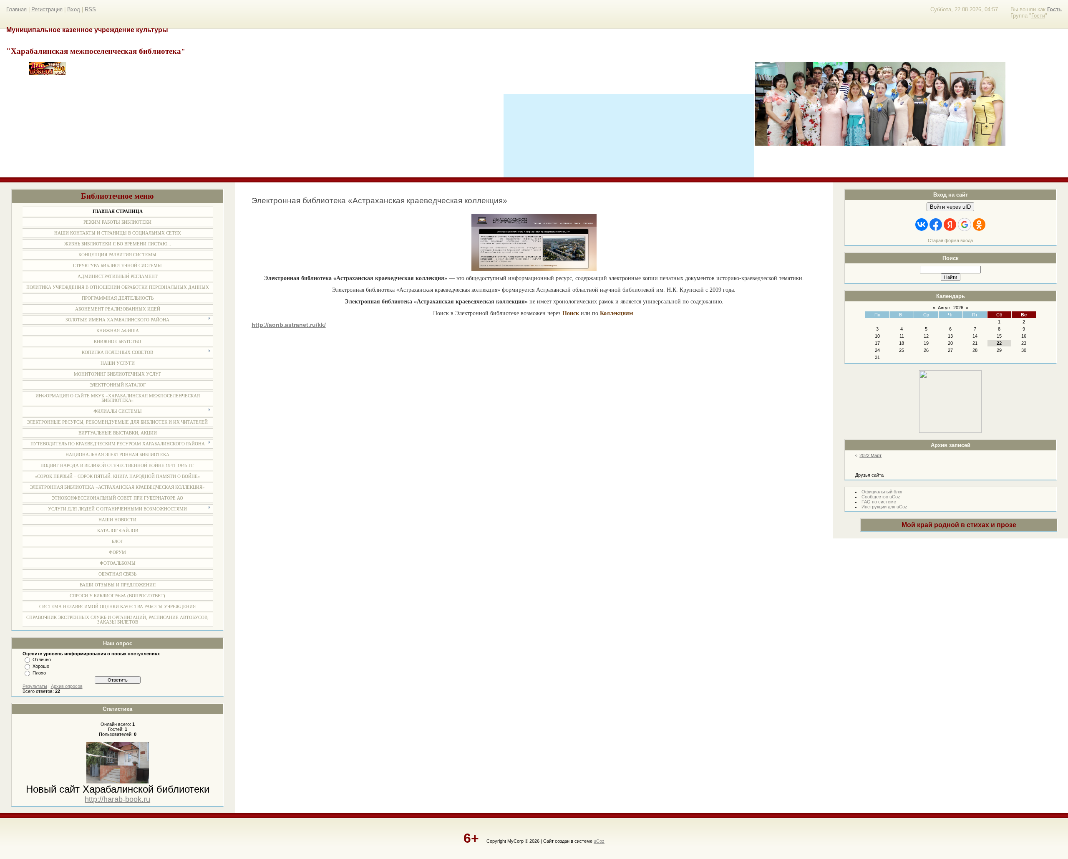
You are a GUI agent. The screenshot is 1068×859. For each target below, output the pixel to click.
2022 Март (870, 455)
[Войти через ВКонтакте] (921, 224)
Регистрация (47, 9)
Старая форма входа (950, 240)
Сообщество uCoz (880, 496)
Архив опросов (67, 686)
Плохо (39, 672)
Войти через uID (950, 207)
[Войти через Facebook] (935, 224)
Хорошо (41, 666)
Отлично (42, 659)
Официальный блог (882, 491)
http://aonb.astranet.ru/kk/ (289, 324)
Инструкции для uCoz (884, 506)
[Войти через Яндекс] (950, 224)
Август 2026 (950, 307)
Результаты (35, 686)
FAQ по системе (878, 501)
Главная (16, 9)
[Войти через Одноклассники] (979, 224)
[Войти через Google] (964, 224)
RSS (90, 9)
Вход (73, 9)
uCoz (599, 841)
